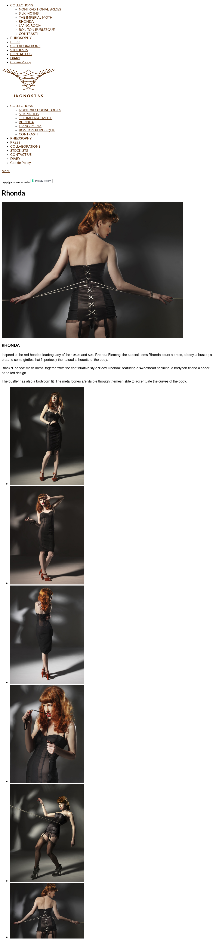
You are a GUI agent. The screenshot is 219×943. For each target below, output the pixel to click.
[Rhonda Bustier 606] (47, 937)
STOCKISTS (19, 50)
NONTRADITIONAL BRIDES (40, 9)
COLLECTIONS (21, 5)
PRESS (15, 42)
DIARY (15, 58)
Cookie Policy (20, 62)
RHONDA (26, 21)
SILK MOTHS (29, 13)
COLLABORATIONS (25, 46)
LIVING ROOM (30, 25)
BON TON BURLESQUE (37, 29)
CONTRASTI (28, 34)
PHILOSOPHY (21, 38)
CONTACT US (21, 54)
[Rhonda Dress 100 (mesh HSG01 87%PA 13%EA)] (47, 483)
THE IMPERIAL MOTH (35, 17)
